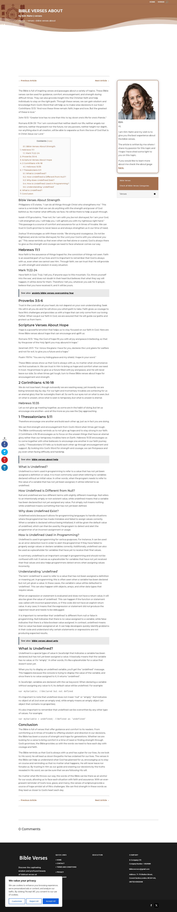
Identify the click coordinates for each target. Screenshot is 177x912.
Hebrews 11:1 (27, 150)
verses (161, 2)
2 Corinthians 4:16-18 (31, 163)
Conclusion (26, 193)
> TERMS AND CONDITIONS (65, 867)
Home (152, 2)
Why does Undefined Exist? (38, 180)
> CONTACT (60, 863)
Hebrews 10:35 (32, 166)
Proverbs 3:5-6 (28, 156)
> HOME (58, 860)
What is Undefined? (34, 173)
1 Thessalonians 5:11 (30, 170)
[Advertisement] (88, 56)
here (120, 168)
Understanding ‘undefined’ (38, 187)
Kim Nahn (27, 16)
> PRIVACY (59, 872)
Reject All (34, 901)
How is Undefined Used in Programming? (46, 183)
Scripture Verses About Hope (36, 160)
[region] (33, 891)
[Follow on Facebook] (151, 905)
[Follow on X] (156, 905)
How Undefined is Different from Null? (44, 177)
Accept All (50, 901)
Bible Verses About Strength (39, 146)
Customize (17, 901)
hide (50, 141)
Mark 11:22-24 (31, 153)
